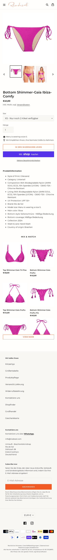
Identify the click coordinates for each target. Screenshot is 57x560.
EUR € (27, 515)
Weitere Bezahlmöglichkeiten (28, 160)
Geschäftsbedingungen (31, 545)
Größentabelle (11, 371)
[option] (16, 71)
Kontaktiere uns (12, 398)
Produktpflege (12, 377)
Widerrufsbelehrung (14, 391)
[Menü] (4, 4)
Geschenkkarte (12, 418)
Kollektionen (34, 547)
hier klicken (18, 500)
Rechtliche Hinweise (15, 545)
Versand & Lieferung (14, 384)
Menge (5, 125)
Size (4, 113)
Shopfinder (10, 404)
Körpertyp (10, 364)
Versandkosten (23, 105)
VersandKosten (42, 552)
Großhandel (10, 411)
